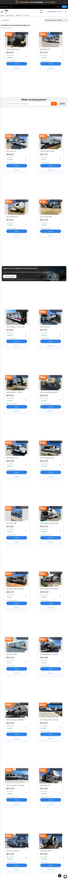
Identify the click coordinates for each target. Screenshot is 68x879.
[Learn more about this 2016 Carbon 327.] (50, 775)
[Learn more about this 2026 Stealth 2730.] (16, 448)
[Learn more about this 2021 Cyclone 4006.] (50, 207)
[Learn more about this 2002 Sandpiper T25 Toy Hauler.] (16, 317)
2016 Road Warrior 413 (13, 49)
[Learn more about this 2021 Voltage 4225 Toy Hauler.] (50, 710)
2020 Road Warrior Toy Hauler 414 (49, 654)
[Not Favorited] (26, 57)
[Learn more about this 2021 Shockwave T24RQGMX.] (16, 710)
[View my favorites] (66, 11)
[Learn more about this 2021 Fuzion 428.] (16, 513)
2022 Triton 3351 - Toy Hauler (15, 785)
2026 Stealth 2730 (11, 458)
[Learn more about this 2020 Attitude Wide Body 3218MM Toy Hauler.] (50, 382)
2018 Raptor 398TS (46, 851)
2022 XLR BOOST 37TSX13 (14, 392)
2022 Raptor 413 (45, 49)
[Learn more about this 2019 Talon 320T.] (50, 317)
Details (17, 63)
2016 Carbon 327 (45, 785)
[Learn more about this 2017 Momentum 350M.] (50, 448)
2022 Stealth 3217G (12, 216)
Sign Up (64, 6)
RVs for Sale (10, 15)
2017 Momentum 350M (47, 458)
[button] (59, 875)
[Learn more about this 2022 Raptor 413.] (50, 39)
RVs (10, 6)
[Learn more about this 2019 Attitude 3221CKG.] (50, 141)
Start (53, 104)
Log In (57, 6)
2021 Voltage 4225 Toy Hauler (49, 720)
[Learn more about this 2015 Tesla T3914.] (16, 644)
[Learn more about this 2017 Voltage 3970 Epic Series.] (50, 513)
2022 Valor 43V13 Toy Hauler (15, 589)
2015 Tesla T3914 (11, 654)
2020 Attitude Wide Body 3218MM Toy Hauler (49, 392)
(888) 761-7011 (57, 11)
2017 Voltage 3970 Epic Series (49, 523)
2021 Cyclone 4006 (46, 216)
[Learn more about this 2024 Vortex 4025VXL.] (16, 841)
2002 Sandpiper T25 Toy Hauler (15, 327)
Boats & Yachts (4, 6)
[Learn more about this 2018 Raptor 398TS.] (50, 841)
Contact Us (17, 68)
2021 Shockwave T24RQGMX (15, 720)
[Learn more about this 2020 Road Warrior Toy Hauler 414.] (50, 644)
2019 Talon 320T (45, 327)
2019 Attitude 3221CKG (47, 151)
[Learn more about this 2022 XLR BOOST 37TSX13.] (16, 382)
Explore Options (10, 276)
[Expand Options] (26, 47)
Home (2, 15)
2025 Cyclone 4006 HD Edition (49, 589)
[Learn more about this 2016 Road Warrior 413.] (16, 39)
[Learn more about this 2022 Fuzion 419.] (16, 141)
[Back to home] (6, 11)
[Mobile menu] (2, 11)
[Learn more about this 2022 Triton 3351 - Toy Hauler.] (16, 775)
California (18, 15)
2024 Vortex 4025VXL (12, 851)
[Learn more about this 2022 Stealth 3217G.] (16, 207)
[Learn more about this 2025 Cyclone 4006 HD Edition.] (50, 579)
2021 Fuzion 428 (11, 523)
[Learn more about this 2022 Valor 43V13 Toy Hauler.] (16, 579)
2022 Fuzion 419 (11, 151)
